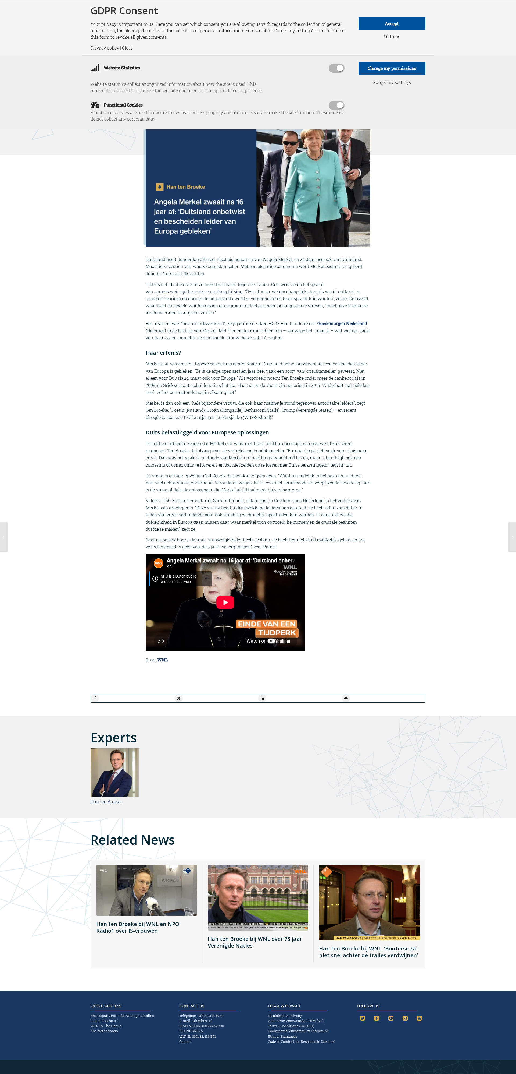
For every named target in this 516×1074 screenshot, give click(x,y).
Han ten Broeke (106, 801)
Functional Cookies (123, 105)
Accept (392, 23)
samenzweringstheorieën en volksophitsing (198, 291)
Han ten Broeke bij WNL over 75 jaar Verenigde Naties (255, 942)
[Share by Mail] (346, 698)
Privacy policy (105, 48)
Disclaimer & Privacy (285, 1015)
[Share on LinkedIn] (262, 698)
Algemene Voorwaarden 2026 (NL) (296, 1021)
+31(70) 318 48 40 (210, 1015)
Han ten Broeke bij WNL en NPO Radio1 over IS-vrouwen (138, 927)
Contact (185, 1041)
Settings (392, 36)
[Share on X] (179, 698)
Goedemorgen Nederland (342, 323)
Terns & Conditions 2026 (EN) (291, 1026)
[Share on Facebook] (95, 698)
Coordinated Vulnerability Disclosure (298, 1031)
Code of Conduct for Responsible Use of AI (301, 1041)
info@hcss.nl (202, 1021)
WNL (162, 660)
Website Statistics (121, 68)
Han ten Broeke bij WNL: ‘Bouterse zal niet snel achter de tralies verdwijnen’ (368, 952)
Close (127, 48)
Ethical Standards (282, 1036)
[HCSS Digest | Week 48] (4, 537)
